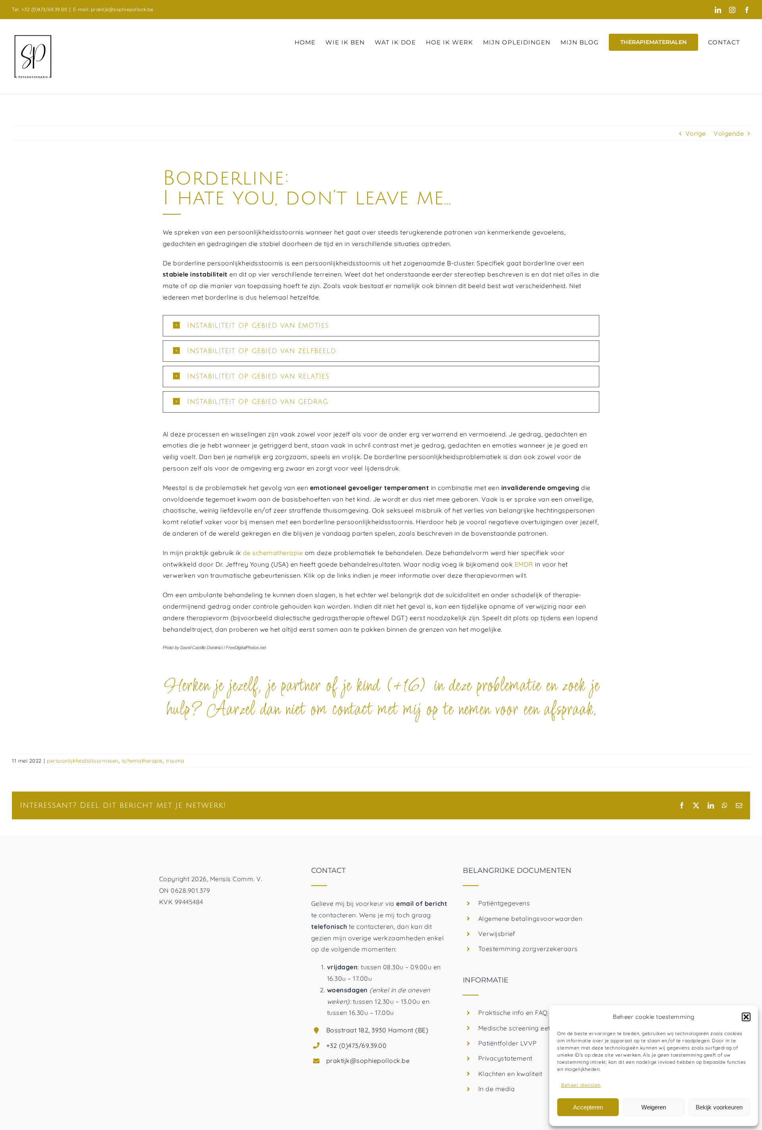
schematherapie (142, 760)
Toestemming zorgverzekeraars (528, 949)
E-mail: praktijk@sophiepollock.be (113, 9)
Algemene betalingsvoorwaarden (530, 918)
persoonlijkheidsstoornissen (83, 760)
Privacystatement (505, 1058)
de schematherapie (273, 553)
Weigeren (653, 1107)
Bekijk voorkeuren (719, 1107)
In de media (496, 1089)
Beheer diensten (581, 1085)
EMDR (524, 564)
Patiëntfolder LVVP (507, 1043)
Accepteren (588, 1107)
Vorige (695, 133)
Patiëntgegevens (504, 903)
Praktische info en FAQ (513, 1013)
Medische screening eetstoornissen (532, 1028)
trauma (175, 760)
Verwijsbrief (497, 934)
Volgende (729, 133)
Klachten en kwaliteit (510, 1074)
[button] (746, 1017)
